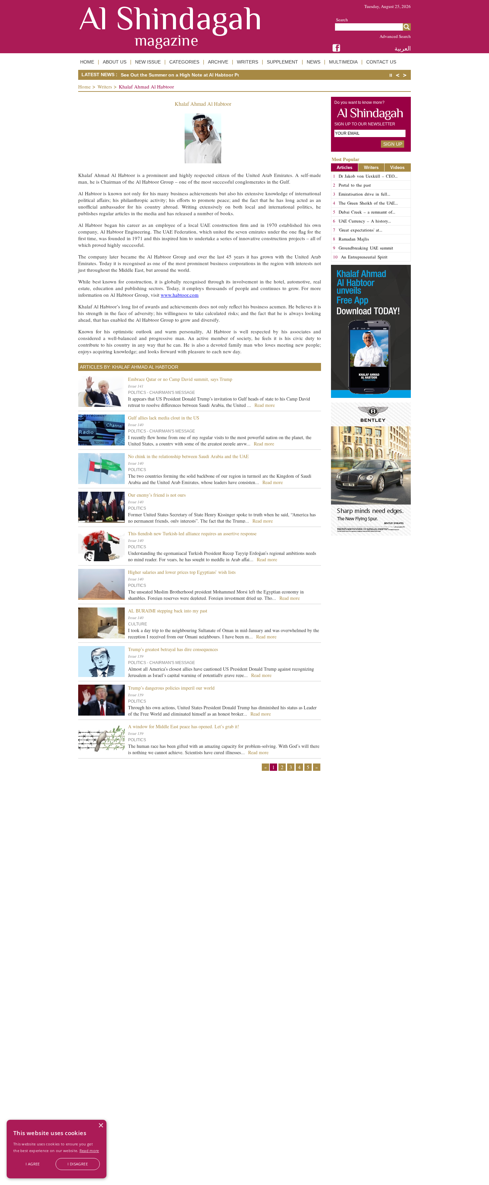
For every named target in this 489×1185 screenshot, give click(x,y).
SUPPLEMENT (282, 62)
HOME (87, 62)
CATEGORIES (184, 62)
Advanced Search (395, 36)
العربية (403, 48)
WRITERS (247, 62)
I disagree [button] (78, 1163)
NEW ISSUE (148, 62)
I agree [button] (33, 1163)
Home (84, 86)
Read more (89, 1150)
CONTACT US (381, 62)
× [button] (100, 1125)
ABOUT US (114, 62)
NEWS (313, 62)
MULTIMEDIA (343, 62)
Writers (104, 86)
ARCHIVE (218, 62)
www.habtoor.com (180, 294)
